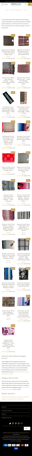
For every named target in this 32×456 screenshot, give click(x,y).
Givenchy (8, 115)
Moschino (16, 372)
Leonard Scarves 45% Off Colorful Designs (16, 1)
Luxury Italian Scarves (20, 397)
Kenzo (8, 86)
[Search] (25, 4)
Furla (12, 374)
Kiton (8, 172)
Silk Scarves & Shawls (7, 389)
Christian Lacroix (23, 319)
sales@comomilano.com (24, 432)
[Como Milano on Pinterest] (16, 423)
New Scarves (25, 387)
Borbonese (23, 115)
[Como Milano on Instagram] (18, 423)
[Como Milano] (16, 4)
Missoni (24, 86)
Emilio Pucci (23, 372)
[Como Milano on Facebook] (13, 423)
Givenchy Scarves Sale (17, 399)
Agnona (8, 56)
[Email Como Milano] (21, 423)
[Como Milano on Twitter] (10, 423)
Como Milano (9, 432)
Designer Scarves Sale (7, 397)
